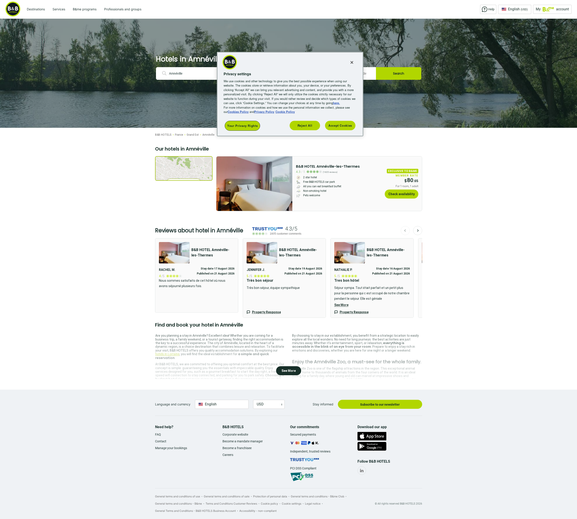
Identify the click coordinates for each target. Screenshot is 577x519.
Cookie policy (269, 503)
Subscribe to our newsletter (380, 404)
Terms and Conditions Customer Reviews (231, 503)
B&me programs (84, 9)
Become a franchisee (237, 448)
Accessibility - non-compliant (258, 510)
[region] (290, 94)
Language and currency (172, 404)
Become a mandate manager (242, 441)
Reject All (305, 125)
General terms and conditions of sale (227, 496)
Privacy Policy (264, 112)
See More (341, 305)
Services (59, 9)
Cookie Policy (285, 112)
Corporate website (235, 434)
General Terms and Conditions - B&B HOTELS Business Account (195, 510)
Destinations (36, 9)
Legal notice (313, 503)
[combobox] (194, 73)
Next (417, 230)
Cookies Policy (238, 112)
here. (336, 103)
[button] (284, 278)
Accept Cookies (340, 125)
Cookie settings (291, 503)
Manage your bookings (171, 448)
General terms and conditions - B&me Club (317, 496)
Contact (160, 441)
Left (221, 183)
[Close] (352, 62)
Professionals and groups (122, 9)
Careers (227, 455)
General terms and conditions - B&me (178, 503)
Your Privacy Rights (242, 125)
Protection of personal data (270, 496)
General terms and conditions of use (177, 496)
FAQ (158, 434)
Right (287, 183)
